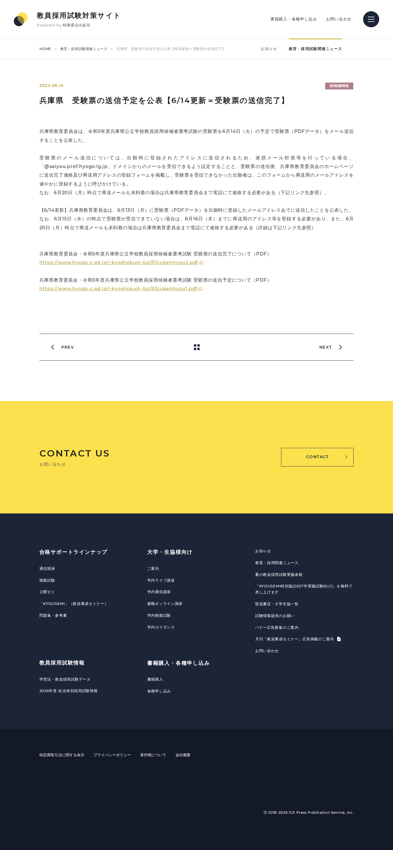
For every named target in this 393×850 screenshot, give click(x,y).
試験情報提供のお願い (275, 615)
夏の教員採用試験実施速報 (278, 574)
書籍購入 (155, 679)
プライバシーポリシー (112, 754)
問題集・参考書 (53, 615)
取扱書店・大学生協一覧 (277, 603)
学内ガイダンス (161, 627)
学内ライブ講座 (161, 580)
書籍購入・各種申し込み (293, 19)
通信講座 (47, 568)
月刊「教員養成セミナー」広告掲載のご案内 (295, 639)
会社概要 (182, 754)
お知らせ (269, 48)
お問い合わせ (339, 19)
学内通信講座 (159, 591)
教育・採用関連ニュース (277, 562)
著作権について (153, 754)
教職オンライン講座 (165, 603)
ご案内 (153, 568)
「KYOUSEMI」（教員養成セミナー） (73, 603)
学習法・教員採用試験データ (65, 679)
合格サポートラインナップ (73, 552)
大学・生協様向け (170, 552)
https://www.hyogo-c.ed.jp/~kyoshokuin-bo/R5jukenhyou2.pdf (119, 262)
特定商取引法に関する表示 (61, 754)
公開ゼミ (47, 591)
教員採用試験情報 (62, 663)
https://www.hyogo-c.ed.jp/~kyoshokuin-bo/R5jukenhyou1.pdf (118, 288)
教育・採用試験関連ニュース (84, 49)
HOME (45, 49)
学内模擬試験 (159, 615)
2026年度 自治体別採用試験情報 (68, 690)
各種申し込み (159, 691)
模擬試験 (47, 580)
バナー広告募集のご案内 (277, 627)
